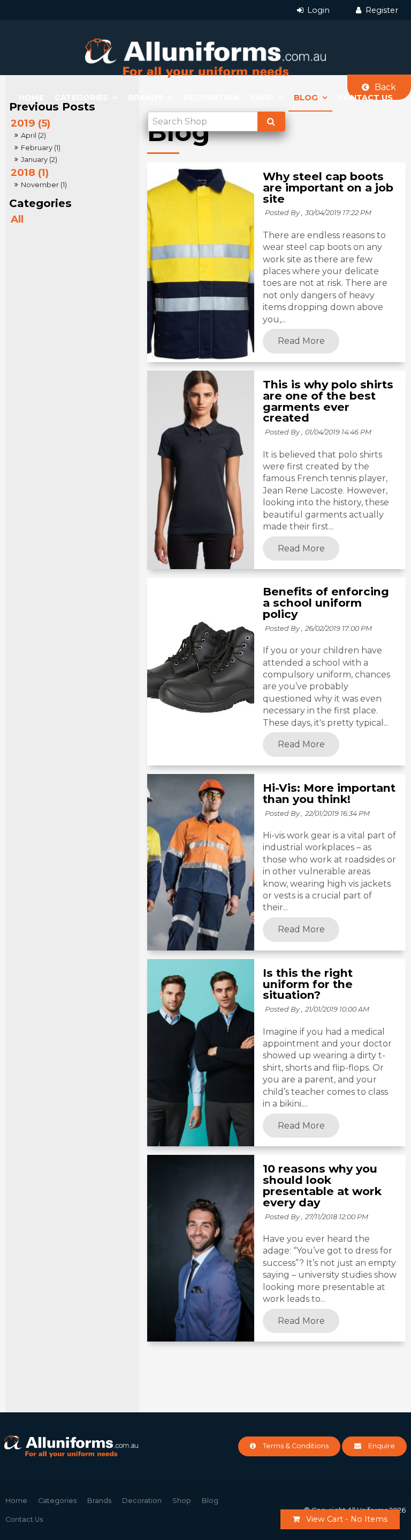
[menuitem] (16, 1500)
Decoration (211, 97)
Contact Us (365, 97)
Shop (262, 97)
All (17, 219)
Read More (301, 341)
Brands (145, 97)
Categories (81, 97)
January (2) (39, 159)
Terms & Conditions (296, 1446)
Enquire (381, 1446)
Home (31, 97)
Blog (306, 97)
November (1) (44, 184)
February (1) (40, 147)
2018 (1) (30, 172)
